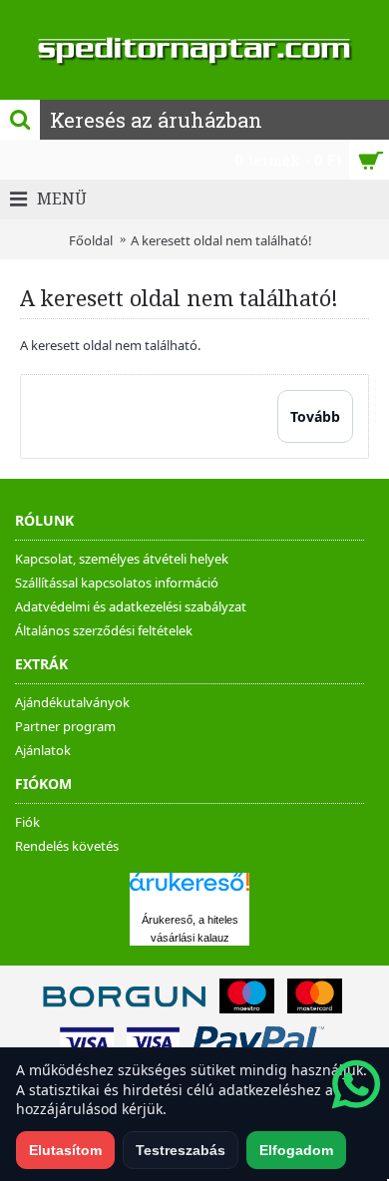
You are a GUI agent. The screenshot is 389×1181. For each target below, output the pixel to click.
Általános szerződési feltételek (104, 630)
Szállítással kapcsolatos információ (116, 582)
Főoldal (91, 240)
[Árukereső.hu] (189, 891)
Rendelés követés (67, 846)
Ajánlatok (43, 750)
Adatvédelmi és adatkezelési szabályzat (130, 606)
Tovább (315, 416)
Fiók (27, 822)
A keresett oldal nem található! (221, 240)
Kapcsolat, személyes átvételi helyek (121, 559)
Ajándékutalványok (72, 702)
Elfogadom (296, 1150)
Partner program (65, 726)
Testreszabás (180, 1150)
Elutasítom (65, 1150)
